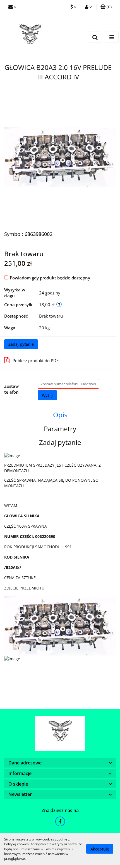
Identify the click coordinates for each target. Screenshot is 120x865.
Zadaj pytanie (21, 344)
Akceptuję (99, 849)
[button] (106, 7)
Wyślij (47, 395)
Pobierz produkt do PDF (36, 360)
